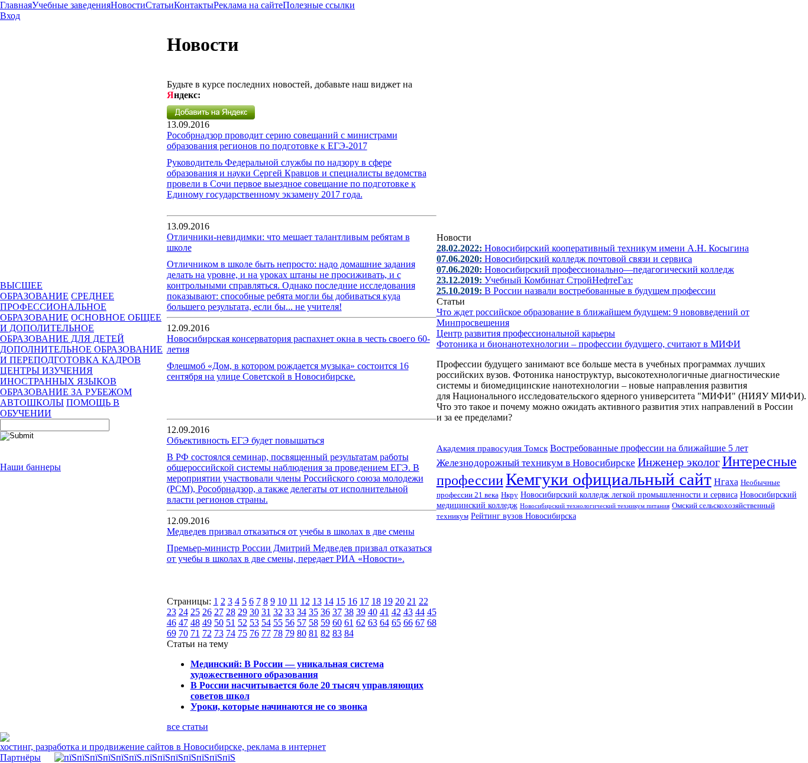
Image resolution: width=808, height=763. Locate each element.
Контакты (194, 5)
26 (207, 612)
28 (230, 612)
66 (408, 622)
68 (432, 622)
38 (349, 612)
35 (313, 612)
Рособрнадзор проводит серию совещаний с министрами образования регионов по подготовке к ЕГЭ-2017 (282, 140)
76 (254, 633)
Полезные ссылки (319, 5)
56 (290, 622)
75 (242, 633)
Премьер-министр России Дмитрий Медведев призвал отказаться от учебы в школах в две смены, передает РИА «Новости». (299, 553)
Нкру (509, 494)
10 (282, 601)
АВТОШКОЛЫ (32, 402)
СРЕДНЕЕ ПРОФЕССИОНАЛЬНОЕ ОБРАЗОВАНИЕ (57, 306)
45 (432, 612)
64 (384, 622)
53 (254, 622)
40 (372, 612)
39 (361, 612)
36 (325, 612)
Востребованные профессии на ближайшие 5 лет (649, 448)
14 (329, 601)
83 (337, 633)
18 (376, 601)
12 (305, 601)
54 (266, 622)
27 (219, 612)
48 (195, 622)
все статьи (187, 727)
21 (411, 601)
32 (278, 612)
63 (372, 622)
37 (337, 612)
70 (183, 633)
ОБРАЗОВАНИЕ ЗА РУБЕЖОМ (66, 392)
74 (230, 633)
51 (230, 622)
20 (400, 601)
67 (420, 622)
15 (340, 601)
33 (290, 612)
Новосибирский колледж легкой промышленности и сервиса (629, 494)
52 (242, 622)
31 (266, 612)
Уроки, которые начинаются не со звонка (278, 706)
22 (423, 601)
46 (171, 622)
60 (337, 622)
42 (396, 612)
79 (290, 633)
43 (408, 612)
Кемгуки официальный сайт (609, 479)
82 (325, 633)
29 (242, 612)
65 (396, 622)
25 (195, 612)
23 (171, 612)
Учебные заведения (71, 5)
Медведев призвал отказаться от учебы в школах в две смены (291, 531)
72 (207, 633)
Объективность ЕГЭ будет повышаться (245, 440)
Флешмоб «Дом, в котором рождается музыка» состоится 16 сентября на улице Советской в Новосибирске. (288, 371)
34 (301, 612)
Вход (10, 16)
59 (325, 622)
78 (278, 633)
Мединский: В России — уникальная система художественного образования (287, 669)
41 (384, 612)
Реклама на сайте (248, 5)
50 (219, 622)
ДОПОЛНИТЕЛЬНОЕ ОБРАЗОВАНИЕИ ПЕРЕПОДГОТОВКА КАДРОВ (81, 354)
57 (301, 622)
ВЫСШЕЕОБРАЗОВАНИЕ (34, 290)
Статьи (160, 5)
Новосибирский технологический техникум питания (595, 505)
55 (278, 622)
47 (183, 622)
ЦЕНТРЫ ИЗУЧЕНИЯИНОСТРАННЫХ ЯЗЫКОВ (58, 376)
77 (266, 633)
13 (317, 601)
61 (349, 622)
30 (254, 612)
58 (313, 622)
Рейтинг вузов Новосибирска (523, 516)
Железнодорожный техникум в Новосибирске (536, 462)
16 (352, 601)
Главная (16, 5)
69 (171, 633)
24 (183, 612)
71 (195, 633)
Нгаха (726, 481)
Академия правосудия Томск (492, 448)
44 (420, 612)
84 (349, 633)
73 (219, 633)
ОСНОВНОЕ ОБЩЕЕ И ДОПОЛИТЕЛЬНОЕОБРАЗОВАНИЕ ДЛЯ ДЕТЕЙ (80, 328)
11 (293, 601)
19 (388, 601)
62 (361, 622)
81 (313, 633)
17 (364, 601)
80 (301, 633)
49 (207, 622)
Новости (128, 5)
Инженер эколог (679, 462)
